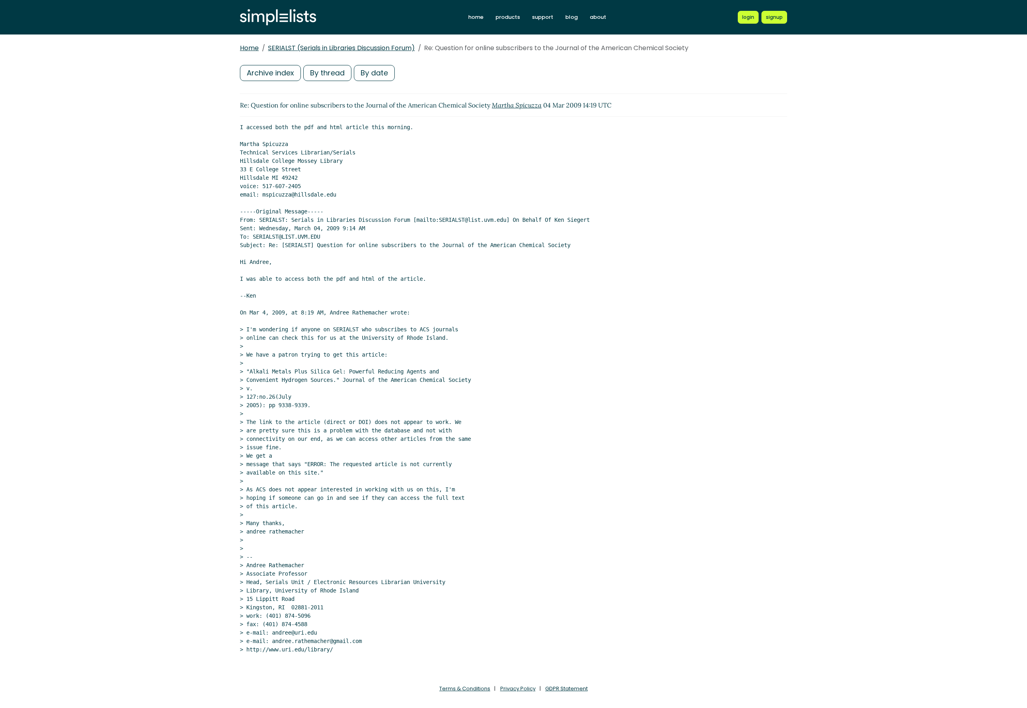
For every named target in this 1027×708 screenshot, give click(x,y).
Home (249, 48)
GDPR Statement (566, 688)
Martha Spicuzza (517, 105)
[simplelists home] (278, 17)
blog (571, 17)
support (542, 17)
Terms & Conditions (464, 688)
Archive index (270, 73)
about (598, 17)
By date (374, 73)
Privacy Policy (518, 688)
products (507, 17)
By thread (327, 73)
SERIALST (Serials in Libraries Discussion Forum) (341, 48)
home (475, 17)
